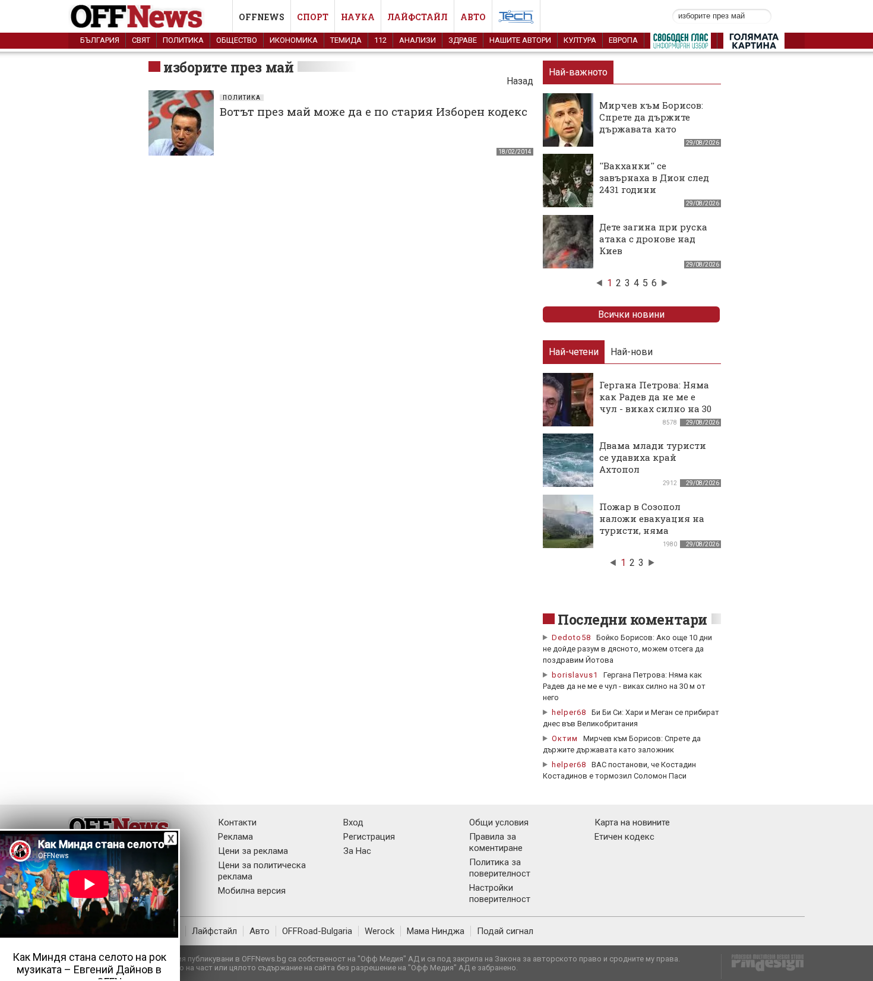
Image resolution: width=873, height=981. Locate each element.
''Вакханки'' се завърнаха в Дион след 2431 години (654, 177)
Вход (353, 822)
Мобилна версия (252, 890)
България (99, 40)
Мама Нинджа (435, 931)
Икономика (294, 40)
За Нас (357, 851)
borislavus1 (575, 674)
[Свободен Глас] (680, 43)
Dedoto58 (571, 637)
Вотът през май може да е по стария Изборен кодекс (373, 111)
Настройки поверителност (499, 893)
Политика (183, 40)
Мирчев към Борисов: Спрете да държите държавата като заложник (651, 123)
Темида (346, 40)
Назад (520, 81)
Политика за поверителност (499, 868)
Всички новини (631, 314)
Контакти (237, 822)
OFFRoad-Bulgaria (317, 931)
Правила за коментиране (496, 842)
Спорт (312, 17)
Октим (565, 738)
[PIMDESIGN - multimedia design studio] (763, 966)
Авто (473, 17)
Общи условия (499, 822)
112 (380, 40)
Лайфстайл (417, 17)
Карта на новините (632, 822)
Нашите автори (520, 40)
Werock (379, 931)
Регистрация (369, 836)
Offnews (261, 17)
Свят (141, 40)
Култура (580, 40)
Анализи (417, 40)
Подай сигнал (505, 931)
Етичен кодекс (624, 836)
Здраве (462, 40)
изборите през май (228, 67)
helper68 (569, 712)
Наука (358, 17)
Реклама (235, 836)
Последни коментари (632, 619)
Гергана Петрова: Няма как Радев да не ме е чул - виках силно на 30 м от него (655, 402)
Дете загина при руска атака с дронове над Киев (653, 239)
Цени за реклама (253, 851)
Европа (623, 40)
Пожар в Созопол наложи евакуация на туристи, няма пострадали (651, 524)
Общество (236, 40)
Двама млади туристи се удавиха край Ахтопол (652, 457)
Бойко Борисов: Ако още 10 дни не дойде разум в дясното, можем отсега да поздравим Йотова (627, 648)
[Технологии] (516, 19)
